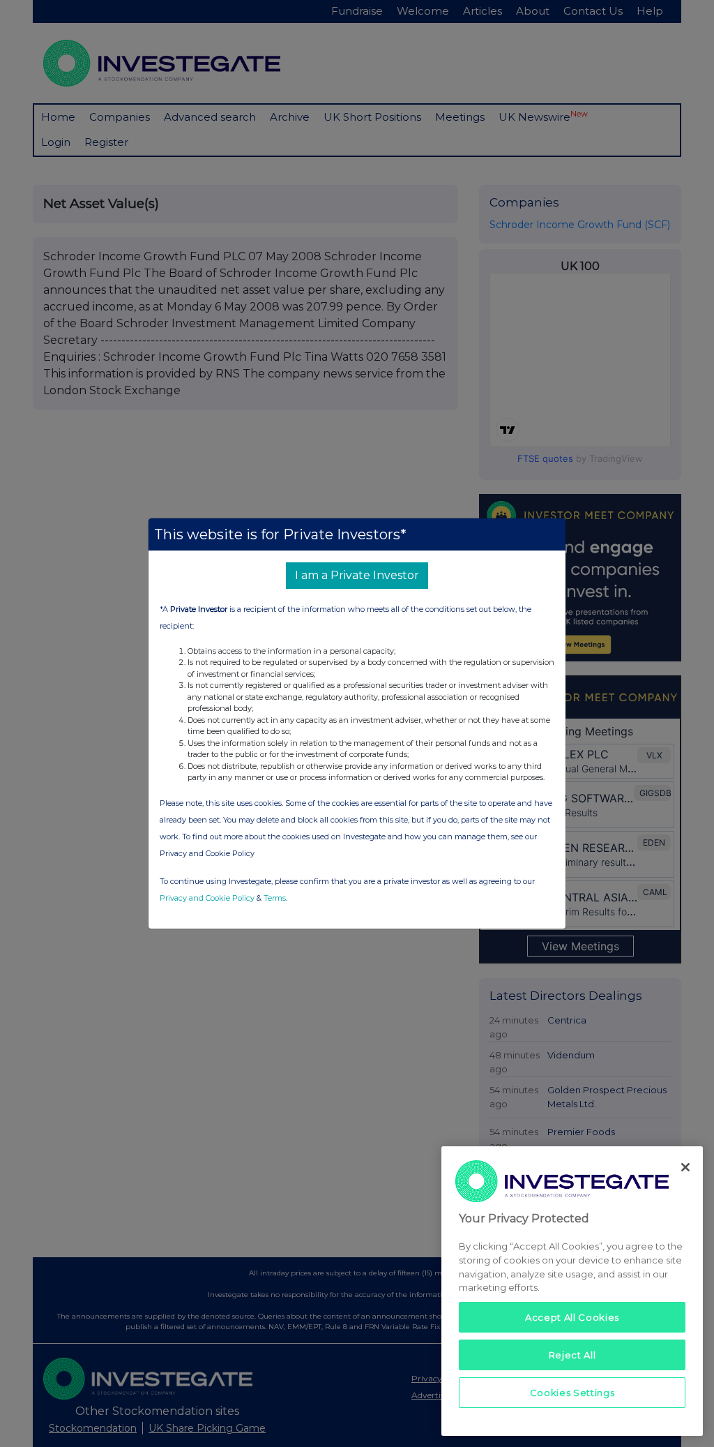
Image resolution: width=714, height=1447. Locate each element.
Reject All (572, 1354)
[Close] (685, 1167)
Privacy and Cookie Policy (207, 898)
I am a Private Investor (357, 575)
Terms (275, 898)
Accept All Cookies (572, 1317)
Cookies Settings (572, 1392)
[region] (572, 1291)
